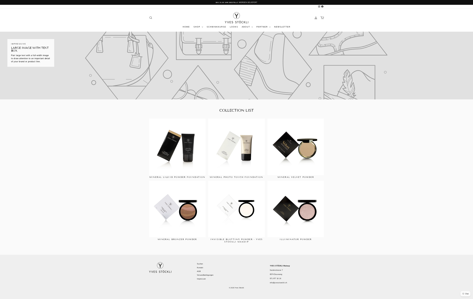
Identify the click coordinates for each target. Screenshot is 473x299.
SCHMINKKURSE (216, 27)
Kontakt (200, 268)
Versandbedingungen (205, 275)
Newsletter (282, 27)
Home (186, 27)
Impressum (201, 279)
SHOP (197, 27)
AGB (199, 271)
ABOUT (246, 27)
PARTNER (262, 27)
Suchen (200, 264)
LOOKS (234, 27)
